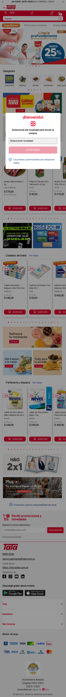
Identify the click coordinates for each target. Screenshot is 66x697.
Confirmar (33, 149)
